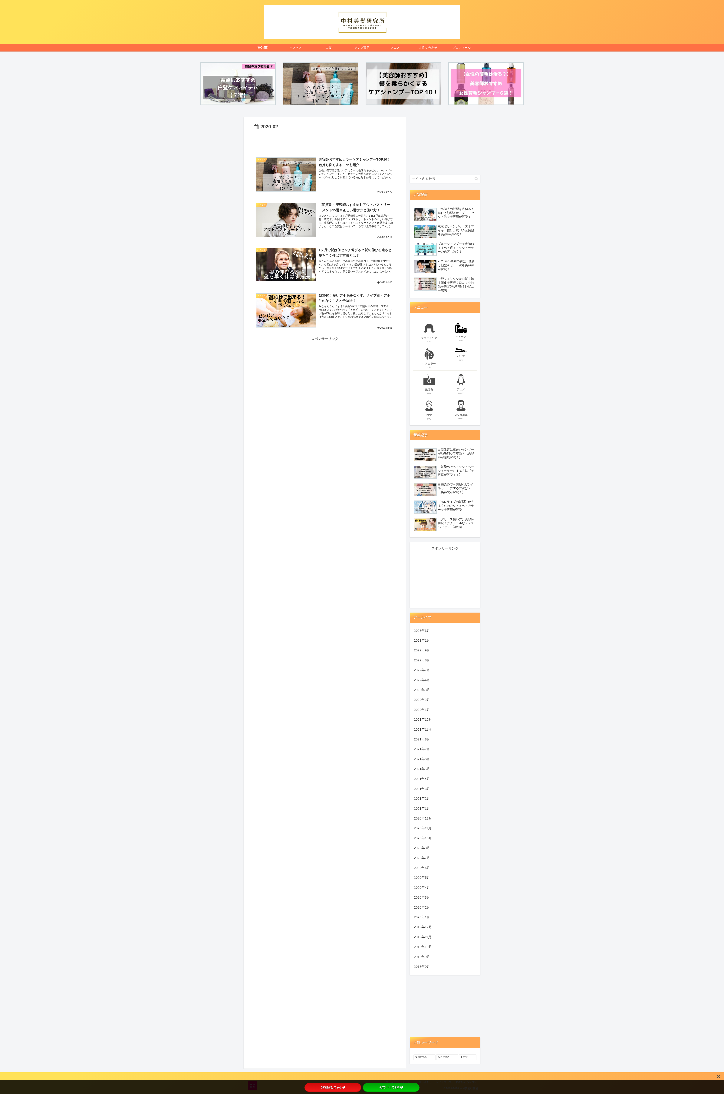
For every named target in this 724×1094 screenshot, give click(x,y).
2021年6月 (422, 759)
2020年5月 (422, 878)
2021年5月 (422, 769)
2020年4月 (422, 887)
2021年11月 (423, 729)
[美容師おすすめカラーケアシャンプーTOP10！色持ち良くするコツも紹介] (320, 83)
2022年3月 (422, 690)
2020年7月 (422, 858)
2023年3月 (422, 631)
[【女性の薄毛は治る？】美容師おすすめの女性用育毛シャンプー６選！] (486, 83)
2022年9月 (422, 650)
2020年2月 (422, 907)
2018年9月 (422, 967)
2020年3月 (422, 897)
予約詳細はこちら (331, 1087)
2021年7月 (422, 749)
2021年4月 (422, 779)
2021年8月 (422, 739)
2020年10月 (423, 838)
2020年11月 (423, 828)
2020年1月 (422, 917)
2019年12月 (423, 927)
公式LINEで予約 (390, 1087)
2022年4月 (422, 680)
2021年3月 (422, 789)
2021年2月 (422, 798)
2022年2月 (422, 700)
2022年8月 (422, 660)
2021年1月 (422, 808)
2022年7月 (422, 670)
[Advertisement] (324, 141)
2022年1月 (422, 710)
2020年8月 (422, 848)
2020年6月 (422, 868)
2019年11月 (423, 937)
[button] (476, 179)
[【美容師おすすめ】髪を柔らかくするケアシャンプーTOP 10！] (403, 83)
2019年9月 (422, 957)
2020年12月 (423, 818)
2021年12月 (423, 719)
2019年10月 (423, 947)
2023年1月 (422, 640)
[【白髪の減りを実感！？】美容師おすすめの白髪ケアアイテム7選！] (238, 83)
